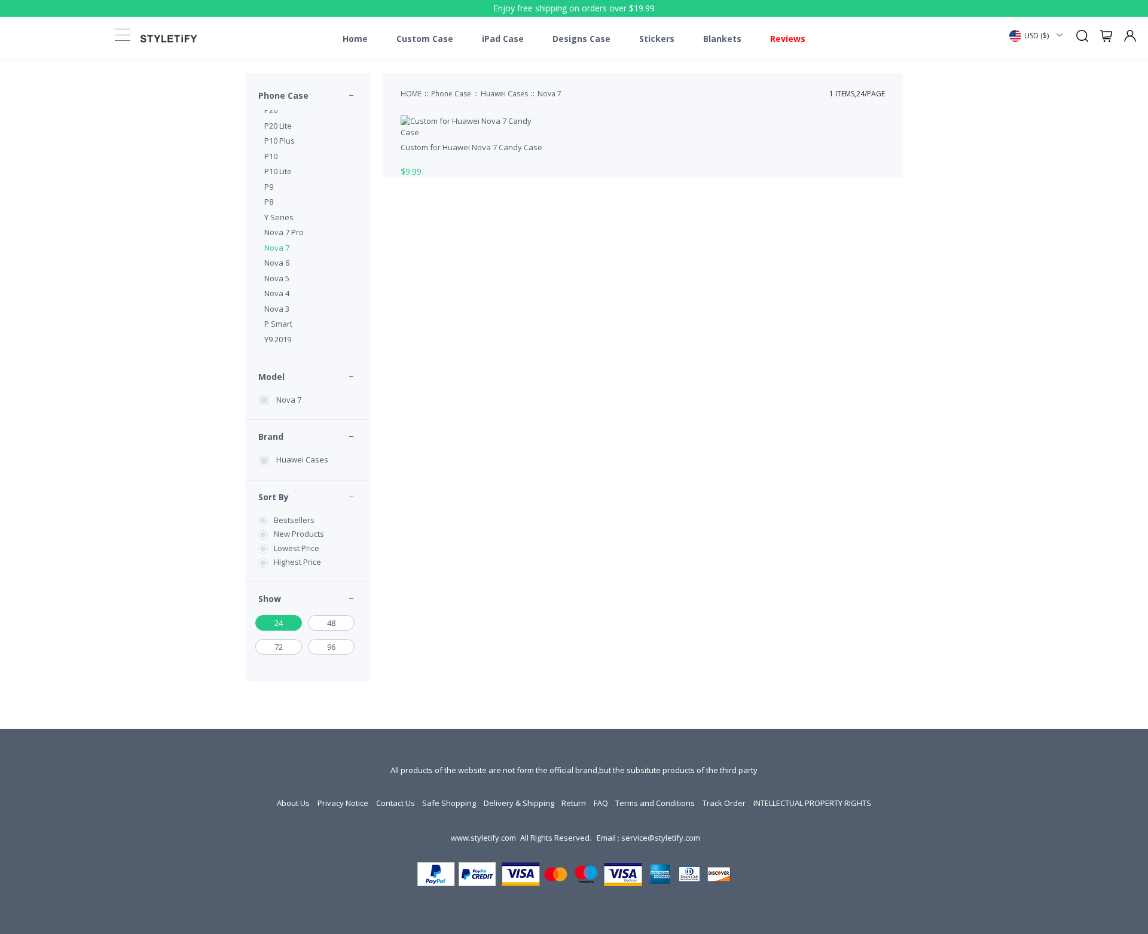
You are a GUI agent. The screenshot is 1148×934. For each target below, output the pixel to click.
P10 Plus (279, 140)
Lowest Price (296, 548)
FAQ (601, 803)
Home (355, 39)
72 (278, 646)
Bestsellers (294, 520)
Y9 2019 (277, 339)
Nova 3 (276, 308)
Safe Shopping (449, 803)
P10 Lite (278, 171)
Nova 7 (276, 247)
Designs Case (581, 39)
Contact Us (395, 803)
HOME (411, 94)
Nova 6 (276, 262)
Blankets (722, 39)
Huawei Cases (302, 459)
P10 (270, 156)
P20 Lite (278, 125)
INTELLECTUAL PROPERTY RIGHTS (812, 803)
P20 (270, 110)
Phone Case (283, 95)
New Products (299, 533)
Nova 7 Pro (284, 232)
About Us (293, 803)
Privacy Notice (342, 803)
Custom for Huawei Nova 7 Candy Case (471, 147)
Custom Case (424, 39)
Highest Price (297, 561)
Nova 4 (276, 293)
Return (573, 803)
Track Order (724, 803)
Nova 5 (276, 278)
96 (331, 646)
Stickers (656, 39)
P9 (268, 186)
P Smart (278, 323)
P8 (268, 201)
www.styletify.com (483, 837)
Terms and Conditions (655, 803)
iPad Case (503, 39)
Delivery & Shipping (519, 803)
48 (331, 622)
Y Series (279, 217)
